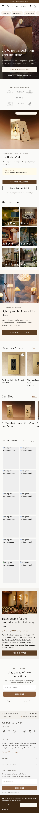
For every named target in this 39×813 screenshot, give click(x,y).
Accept (28, 805)
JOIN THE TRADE (19, 653)
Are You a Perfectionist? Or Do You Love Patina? (18, 424)
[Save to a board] (22, 355)
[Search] (8, 6)
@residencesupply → (29, 441)
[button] (35, 6)
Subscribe (19, 694)
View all (34, 348)
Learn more (5, 809)
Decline (11, 805)
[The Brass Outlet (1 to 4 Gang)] (13, 364)
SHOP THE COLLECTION (19, 69)
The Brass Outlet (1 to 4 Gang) (13, 380)
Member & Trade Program (10, 752)
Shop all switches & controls (19, 75)
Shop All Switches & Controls (19, 188)
